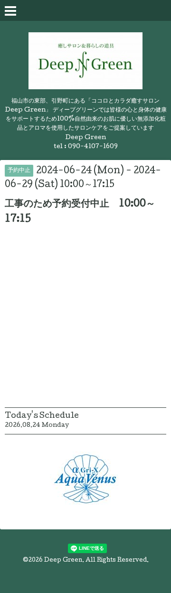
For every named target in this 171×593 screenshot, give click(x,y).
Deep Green (63, 561)
